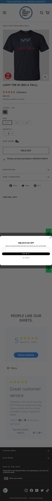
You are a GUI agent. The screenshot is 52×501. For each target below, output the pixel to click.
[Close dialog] (50, 238)
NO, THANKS (26, 257)
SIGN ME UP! (26, 253)
